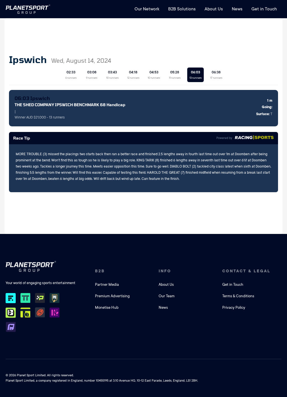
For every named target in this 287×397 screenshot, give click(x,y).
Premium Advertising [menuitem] (112, 296)
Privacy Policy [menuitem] (233, 307)
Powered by (224, 138)
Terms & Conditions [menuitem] (238, 296)
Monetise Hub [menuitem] (107, 307)
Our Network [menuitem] (147, 8)
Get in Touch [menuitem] (264, 8)
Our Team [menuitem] (167, 296)
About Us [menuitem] (214, 8)
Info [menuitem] (165, 271)
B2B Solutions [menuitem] (182, 8)
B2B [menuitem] (100, 271)
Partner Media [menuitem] (107, 284)
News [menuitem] (237, 8)
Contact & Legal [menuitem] (246, 271)
